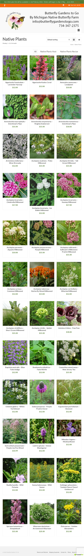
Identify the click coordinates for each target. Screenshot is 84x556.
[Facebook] (5, 5)
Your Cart (75, 5)
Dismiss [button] (77, 2)
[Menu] (78, 30)
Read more (15, 91)
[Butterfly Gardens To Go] (42, 21)
